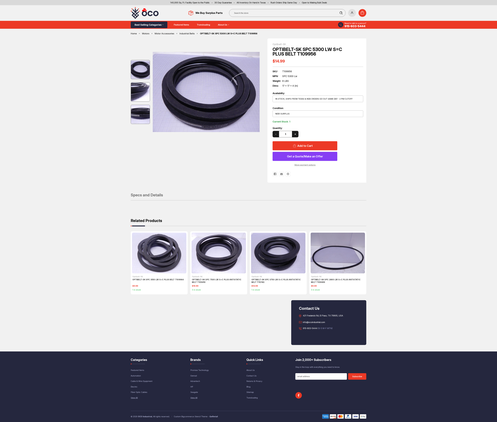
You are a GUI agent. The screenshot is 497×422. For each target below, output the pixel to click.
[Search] (341, 13)
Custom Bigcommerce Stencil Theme (190, 416)
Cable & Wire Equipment (141, 381)
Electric (134, 386)
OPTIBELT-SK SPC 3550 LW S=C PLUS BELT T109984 (158, 279)
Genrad (193, 375)
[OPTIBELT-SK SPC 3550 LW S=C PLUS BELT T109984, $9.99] (159, 253)
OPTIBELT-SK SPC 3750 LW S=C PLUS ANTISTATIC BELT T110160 (276, 280)
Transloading (203, 24)
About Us (222, 24)
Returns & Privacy (254, 381)
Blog (248, 386)
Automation (136, 375)
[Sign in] (352, 13)
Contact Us (251, 375)
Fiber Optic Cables (139, 392)
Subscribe (357, 376)
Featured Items (181, 24)
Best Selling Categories (148, 24)
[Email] (281, 174)
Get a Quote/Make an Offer (305, 156)
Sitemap (250, 392)
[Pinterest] (288, 174)
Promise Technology (199, 370)
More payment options (305, 165)
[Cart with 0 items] (362, 13)
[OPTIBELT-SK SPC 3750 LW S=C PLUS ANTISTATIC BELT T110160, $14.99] (278, 253)
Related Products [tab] (146, 221)
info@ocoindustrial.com (314, 322)
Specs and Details (147, 195)
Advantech (195, 381)
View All (134, 397)
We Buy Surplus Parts (209, 12)
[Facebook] (275, 174)
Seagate (194, 392)
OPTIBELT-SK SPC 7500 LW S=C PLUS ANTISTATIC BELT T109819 (216, 280)
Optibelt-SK (279, 44)
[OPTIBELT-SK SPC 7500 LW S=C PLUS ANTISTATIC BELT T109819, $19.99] (219, 253)
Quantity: (278, 128)
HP (191, 386)
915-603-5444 (355, 26)
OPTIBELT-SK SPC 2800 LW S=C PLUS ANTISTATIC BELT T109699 (335, 280)
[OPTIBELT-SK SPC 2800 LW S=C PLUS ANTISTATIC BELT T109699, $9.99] (338, 253)
